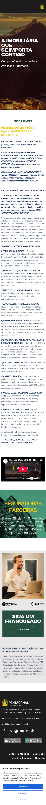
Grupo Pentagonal (19, 753)
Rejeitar (23, 800)
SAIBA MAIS (22, 629)
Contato (40, 757)
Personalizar (23, 793)
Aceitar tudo (23, 787)
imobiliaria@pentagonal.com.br (15, 724)
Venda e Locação (22, 757)
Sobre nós (39, 753)
